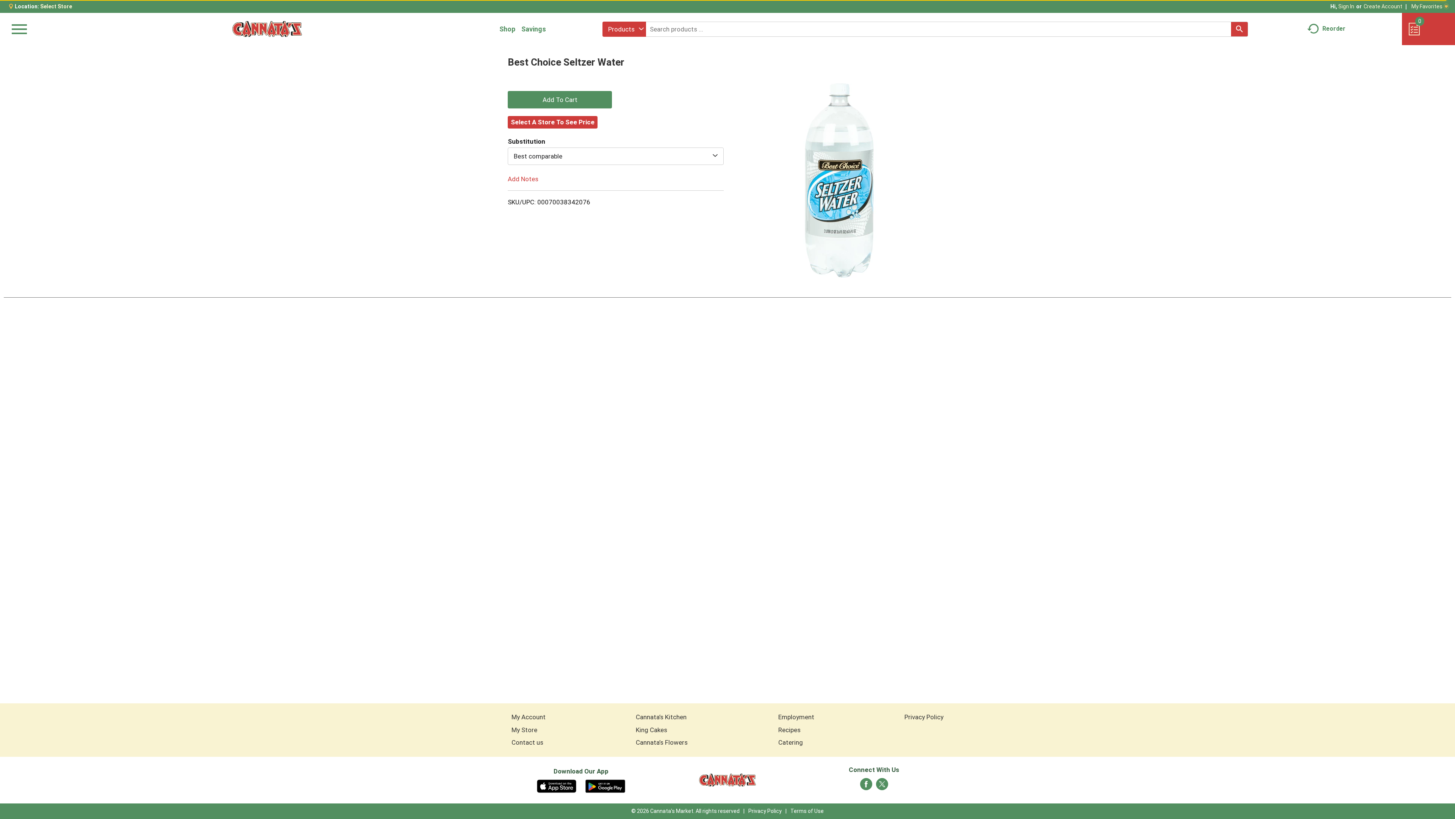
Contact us (527, 742)
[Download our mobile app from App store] (557, 785)
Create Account (1383, 6)
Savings (533, 29)
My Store (524, 730)
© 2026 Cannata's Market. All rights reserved (685, 811)
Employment (796, 717)
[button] (560, 99)
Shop (507, 29)
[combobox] (624, 29)
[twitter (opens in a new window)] (882, 786)
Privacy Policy (923, 717)
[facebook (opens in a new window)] (866, 786)
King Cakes (651, 730)
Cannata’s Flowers (662, 742)
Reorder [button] (1333, 28)
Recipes (789, 730)
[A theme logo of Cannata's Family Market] (267, 29)
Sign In (1346, 6)
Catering (790, 742)
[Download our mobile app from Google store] (605, 785)
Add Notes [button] (523, 179)
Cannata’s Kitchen (661, 717)
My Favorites (1426, 6)
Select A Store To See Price (553, 122)
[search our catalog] (1239, 29)
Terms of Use (807, 811)
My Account (529, 717)
